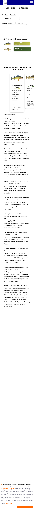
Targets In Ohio (7, 18)
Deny (9, 506)
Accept (25, 506)
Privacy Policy (9, 503)
